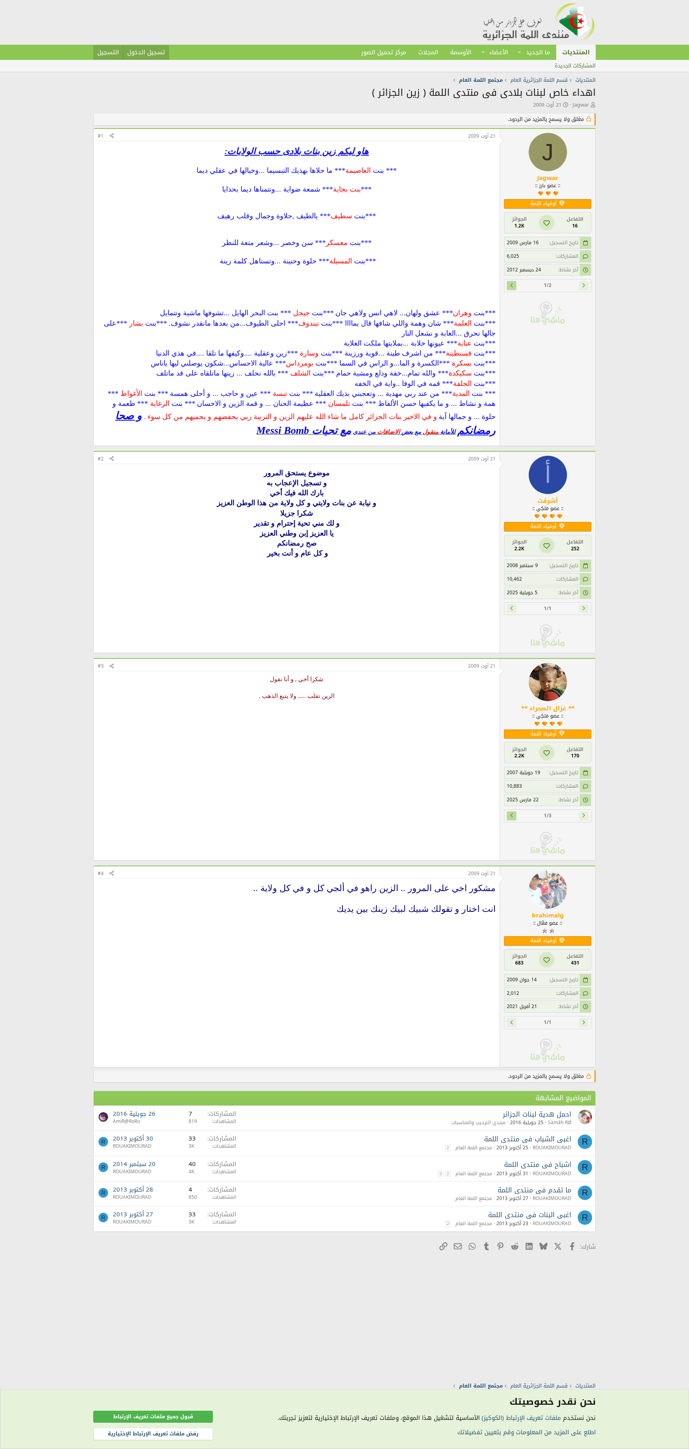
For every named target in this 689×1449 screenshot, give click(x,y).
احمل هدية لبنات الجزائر (537, 1114)
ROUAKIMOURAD (552, 1147)
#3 (101, 666)
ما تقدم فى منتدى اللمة (534, 1190)
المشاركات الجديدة (575, 66)
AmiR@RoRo (126, 1121)
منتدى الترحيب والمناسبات (478, 1122)
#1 (101, 136)
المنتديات (576, 52)
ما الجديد (538, 52)
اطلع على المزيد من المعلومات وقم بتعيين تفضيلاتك (526, 1432)
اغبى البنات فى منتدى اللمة (529, 1214)
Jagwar (581, 105)
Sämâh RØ (559, 1122)
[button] (519, 52)
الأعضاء (498, 52)
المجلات (428, 52)
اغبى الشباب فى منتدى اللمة (527, 1139)
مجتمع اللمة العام (473, 1147)
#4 (101, 873)
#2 (101, 459)
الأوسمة (460, 52)
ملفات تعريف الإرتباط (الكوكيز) (521, 1417)
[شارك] (111, 136)
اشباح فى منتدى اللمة (537, 1164)
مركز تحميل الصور (383, 52)
